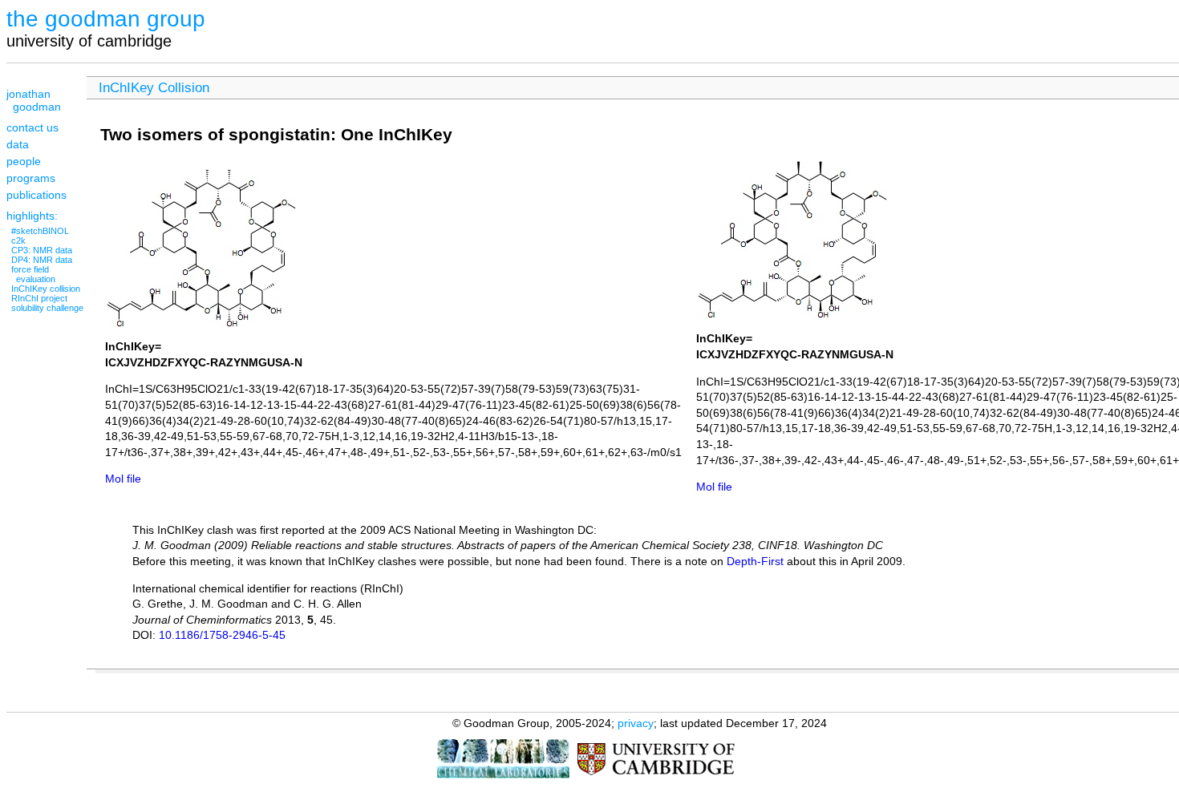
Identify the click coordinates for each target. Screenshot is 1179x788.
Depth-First (755, 561)
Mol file (123, 478)
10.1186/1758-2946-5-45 (222, 634)
